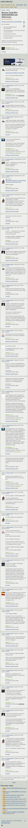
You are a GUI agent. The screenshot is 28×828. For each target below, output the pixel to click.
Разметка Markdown (18, 820)
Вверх (25, 820)
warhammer (9, 19)
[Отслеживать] (23, 26)
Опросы (7, 7)
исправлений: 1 (18, 153)
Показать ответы (10, 81)
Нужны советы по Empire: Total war (14, 799)
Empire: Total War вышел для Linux (15, 801)
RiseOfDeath (8, 148)
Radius (7, 109)
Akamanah (7, 47)
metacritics (9, 348)
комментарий (9, 85)
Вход (25, 4)
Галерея (8, 4)
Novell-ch (7, 77)
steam (4, 19)
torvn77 (7, 338)
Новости (3, 4)
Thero (6, 187)
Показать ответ (9, 97)
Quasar (7, 626)
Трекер (11, 7)
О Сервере (3, 820)
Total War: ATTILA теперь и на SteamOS (16, 805)
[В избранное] (23, 22)
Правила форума (9, 820)
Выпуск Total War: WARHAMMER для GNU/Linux (10, 14)
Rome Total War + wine (11, 797)
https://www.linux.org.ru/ (5, 823)
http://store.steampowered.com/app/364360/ (12, 21)
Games (8, 10)
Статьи (13, 4)
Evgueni (7, 352)
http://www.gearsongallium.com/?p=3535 (14, 72)
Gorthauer (7, 602)
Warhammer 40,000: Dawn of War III (14, 803)
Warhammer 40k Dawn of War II (13, 795)
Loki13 (7, 581)
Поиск (15, 7)
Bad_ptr (7, 168)
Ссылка (4, 51)
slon (6, 465)
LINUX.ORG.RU (6, 2)
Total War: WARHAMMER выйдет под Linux (16, 788)
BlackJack (7, 240)
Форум (2, 7)
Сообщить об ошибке (5, 821)
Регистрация (19, 4)
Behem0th (7, 256)
